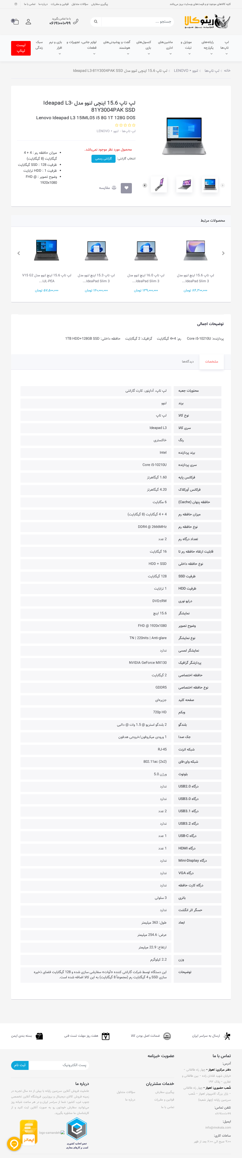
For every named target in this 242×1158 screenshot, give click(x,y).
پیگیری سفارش (99, 4)
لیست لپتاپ (21, 48)
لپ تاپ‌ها (224, 45)
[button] (28, 22)
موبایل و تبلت (186, 45)
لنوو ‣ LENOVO (107, 131)
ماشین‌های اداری (165, 45)
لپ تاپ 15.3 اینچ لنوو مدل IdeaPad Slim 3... (144, 278)
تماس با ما (29, 4)
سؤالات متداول (80, 4)
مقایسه (105, 188)
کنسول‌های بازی (143, 45)
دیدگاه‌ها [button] (188, 361)
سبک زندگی (39, 45)
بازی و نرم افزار (55, 45)
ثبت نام (20, 1065)
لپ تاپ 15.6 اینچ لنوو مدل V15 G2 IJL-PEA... (94, 278)
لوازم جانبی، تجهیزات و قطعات (81, 45)
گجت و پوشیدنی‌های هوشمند (116, 45)
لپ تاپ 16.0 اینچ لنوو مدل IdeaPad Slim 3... (193, 278)
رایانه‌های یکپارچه (208, 45)
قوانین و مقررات (60, 4)
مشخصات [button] (211, 361)
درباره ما (43, 4)
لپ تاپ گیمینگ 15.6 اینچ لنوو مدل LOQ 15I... (45, 278)
